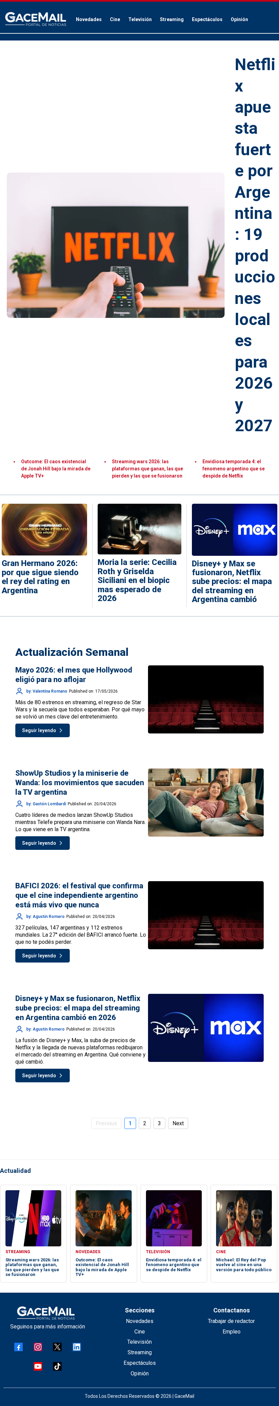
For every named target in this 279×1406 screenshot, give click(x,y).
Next (178, 1123)
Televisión (139, 1342)
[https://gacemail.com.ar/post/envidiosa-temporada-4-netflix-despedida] (174, 1218)
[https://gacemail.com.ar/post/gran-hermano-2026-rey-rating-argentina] (44, 529)
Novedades (139, 1321)
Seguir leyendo (39, 730)
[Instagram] (38, 1347)
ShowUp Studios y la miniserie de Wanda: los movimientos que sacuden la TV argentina (79, 782)
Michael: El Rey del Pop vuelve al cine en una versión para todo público (244, 1264)
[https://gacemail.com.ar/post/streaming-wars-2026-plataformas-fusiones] (234, 529)
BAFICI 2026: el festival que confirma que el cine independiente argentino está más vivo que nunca (79, 895)
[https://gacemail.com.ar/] (35, 19)
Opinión (140, 1373)
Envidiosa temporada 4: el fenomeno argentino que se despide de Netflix (233, 469)
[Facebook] (18, 1347)
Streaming (140, 1352)
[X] (57, 1347)
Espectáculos (140, 1363)
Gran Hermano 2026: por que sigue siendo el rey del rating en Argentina (40, 577)
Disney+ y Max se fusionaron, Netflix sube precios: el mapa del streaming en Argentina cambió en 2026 (77, 1008)
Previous (106, 1123)
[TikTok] (57, 1366)
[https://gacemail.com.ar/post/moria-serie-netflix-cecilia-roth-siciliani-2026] (139, 529)
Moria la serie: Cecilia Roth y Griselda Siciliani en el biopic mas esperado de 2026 (137, 580)
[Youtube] (38, 1366)
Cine (139, 1331)
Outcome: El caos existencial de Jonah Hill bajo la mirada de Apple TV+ (56, 469)
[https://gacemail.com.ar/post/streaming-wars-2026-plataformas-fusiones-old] (33, 1218)
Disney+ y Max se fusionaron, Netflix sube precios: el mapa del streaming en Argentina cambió (232, 581)
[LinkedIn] (76, 1347)
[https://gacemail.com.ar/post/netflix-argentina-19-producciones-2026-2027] (116, 245)
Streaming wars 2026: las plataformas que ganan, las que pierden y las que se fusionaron (147, 469)
